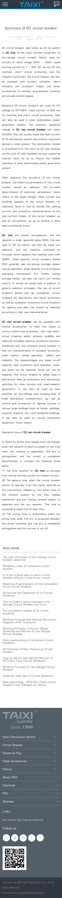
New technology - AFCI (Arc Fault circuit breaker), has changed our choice (29, 683)
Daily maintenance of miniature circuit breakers (28, 641)
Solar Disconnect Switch (19, 737)
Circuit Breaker (13, 745)
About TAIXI (10, 777)
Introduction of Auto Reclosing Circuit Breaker (28, 650)
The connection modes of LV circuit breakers (26, 612)
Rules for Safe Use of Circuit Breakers (28, 675)
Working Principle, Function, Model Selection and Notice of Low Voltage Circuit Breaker (26, 631)
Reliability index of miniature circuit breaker (26, 567)
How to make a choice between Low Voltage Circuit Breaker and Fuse (26, 603)
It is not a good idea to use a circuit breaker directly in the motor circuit (26, 576)
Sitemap (8, 801)
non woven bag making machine (22, 819)
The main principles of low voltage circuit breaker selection (29, 558)
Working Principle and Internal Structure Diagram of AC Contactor (29, 621)
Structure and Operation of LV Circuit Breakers (28, 594)
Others (7, 769)
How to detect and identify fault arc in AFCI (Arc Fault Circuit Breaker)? (28, 659)
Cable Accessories (15, 761)
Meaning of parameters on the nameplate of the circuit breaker (30, 585)
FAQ (5, 793)
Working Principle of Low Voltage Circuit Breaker (29, 668)
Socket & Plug (12, 753)
